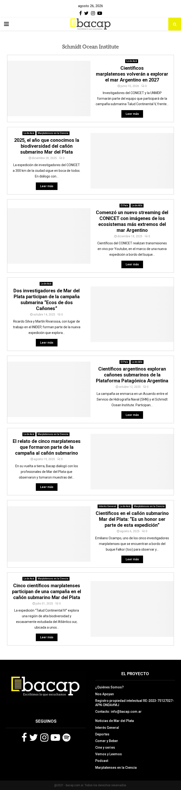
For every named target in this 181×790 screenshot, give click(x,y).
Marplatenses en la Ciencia (53, 133)
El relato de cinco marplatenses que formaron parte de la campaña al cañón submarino (47, 447)
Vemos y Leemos (108, 754)
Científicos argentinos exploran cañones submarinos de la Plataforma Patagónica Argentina (132, 375)
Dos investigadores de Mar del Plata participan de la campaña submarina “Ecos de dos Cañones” (46, 299)
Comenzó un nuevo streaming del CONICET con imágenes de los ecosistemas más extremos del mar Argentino (132, 221)
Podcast (101, 761)
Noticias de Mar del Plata (114, 721)
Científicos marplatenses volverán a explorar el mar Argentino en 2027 (132, 74)
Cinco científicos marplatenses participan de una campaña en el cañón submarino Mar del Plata (46, 591)
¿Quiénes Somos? (109, 687)
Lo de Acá (131, 61)
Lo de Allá (137, 205)
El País (124, 205)
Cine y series (105, 747)
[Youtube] (55, 737)
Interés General (107, 506)
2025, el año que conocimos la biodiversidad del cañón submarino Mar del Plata (46, 146)
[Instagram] (44, 737)
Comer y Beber (106, 741)
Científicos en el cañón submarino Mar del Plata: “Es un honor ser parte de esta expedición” (132, 519)
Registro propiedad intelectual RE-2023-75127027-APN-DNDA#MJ (134, 703)
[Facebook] (24, 737)
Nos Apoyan (104, 694)
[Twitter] (33, 737)
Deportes (102, 734)
